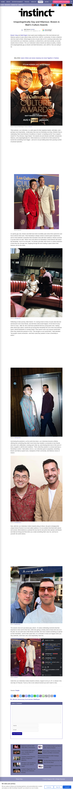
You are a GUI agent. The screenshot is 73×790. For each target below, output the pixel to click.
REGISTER (7, 4)
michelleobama (17, 522)
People (17, 690)
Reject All (58, 787)
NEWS (8, 1)
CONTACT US (14, 4)
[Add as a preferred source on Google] (47, 30)
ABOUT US (21, 4)
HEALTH (33, 1)
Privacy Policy (19, 779)
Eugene (32, 29)
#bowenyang (21, 699)
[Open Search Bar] (71, 1)
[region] (36, 786)
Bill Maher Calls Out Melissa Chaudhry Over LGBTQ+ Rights (28, 764)
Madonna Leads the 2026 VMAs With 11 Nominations (28, 746)
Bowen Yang (14, 35)
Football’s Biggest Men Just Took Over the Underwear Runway (28, 770)
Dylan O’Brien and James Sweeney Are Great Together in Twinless (40, 58)
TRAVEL (27, 1)
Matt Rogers (24, 35)
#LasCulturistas (29, 699)
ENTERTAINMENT (17, 1)
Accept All (67, 787)
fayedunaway (17, 624)
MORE (47, 1)
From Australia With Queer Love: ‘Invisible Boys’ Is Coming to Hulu (28, 752)
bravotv (30, 126)
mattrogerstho (17, 318)
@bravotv (14, 699)
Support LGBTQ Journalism (61, 1)
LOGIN (2, 4)
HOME (3, 1)
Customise (48, 787)
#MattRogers (36, 699)
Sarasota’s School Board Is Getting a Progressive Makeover (28, 758)
